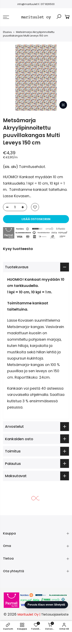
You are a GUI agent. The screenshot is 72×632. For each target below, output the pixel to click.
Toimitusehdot (32, 166)
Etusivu (7, 32)
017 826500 (48, 4)
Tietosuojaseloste (55, 614)
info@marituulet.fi (28, 4)
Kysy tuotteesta (18, 248)
